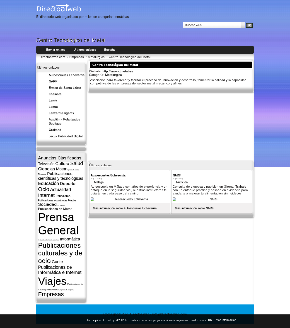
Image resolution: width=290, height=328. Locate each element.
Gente (57, 261)
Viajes (52, 281)
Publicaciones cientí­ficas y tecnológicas (60, 176)
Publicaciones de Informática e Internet (60, 270)
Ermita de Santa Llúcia (65, 87)
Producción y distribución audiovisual (48, 240)
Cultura (62, 163)
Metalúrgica (113, 75)
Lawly (53, 100)
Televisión (46, 164)
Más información (226, 320)
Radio (72, 200)
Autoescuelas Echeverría (67, 75)
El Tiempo (61, 205)
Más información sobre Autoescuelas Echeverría (125, 208)
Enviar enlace (55, 49)
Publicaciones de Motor (55, 209)
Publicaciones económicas (52, 200)
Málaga (99, 182)
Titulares (42, 174)
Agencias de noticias (73, 169)
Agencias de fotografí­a (66, 289)
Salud (76, 163)
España (109, 49)
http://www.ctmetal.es (117, 71)
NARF (53, 81)
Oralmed (55, 130)
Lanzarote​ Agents (61, 113)
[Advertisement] (171, 126)
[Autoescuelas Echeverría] (130, 199)
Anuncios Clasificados (59, 158)
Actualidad (60, 189)
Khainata (55, 94)
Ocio (43, 189)
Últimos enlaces (85, 49)
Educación (48, 183)
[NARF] (212, 199)
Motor (61, 169)
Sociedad (47, 204)
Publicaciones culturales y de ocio (60, 253)
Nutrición (182, 182)
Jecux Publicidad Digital (65, 136)
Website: (95, 71)
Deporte (67, 183)
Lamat (53, 106)
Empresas (51, 294)
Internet (46, 195)
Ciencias (46, 168)
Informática (70, 239)
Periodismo (63, 196)
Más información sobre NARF (194, 208)
